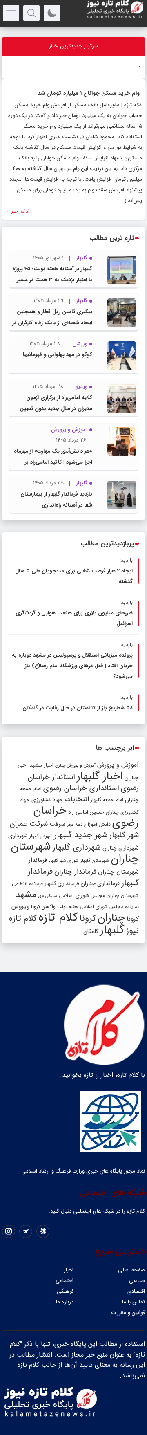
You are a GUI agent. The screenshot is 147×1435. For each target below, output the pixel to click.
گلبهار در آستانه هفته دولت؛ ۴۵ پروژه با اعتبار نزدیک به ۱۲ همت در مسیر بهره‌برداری (52, 280)
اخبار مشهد (41, 765)
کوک (136, 67)
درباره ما (65, 1302)
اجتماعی (65, 1280)
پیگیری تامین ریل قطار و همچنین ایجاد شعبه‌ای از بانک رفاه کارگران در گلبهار (52, 322)
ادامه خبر (19, 211)
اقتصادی (136, 1291)
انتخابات (77, 799)
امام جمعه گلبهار (107, 800)
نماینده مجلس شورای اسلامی (109, 906)
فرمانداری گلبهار (62, 883)
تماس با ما (133, 1302)
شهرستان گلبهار (94, 860)
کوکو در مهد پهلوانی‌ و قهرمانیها (57, 354)
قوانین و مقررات (128, 1312)
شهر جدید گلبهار (81, 835)
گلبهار (112, 930)
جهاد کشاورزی (47, 800)
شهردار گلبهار (40, 836)
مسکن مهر (47, 895)
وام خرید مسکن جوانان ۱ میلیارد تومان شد (89, 93)
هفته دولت (67, 906)
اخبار (69, 1270)
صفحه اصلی (131, 1270)
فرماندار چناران (75, 871)
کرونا (88, 918)
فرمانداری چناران (100, 883)
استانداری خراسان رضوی (81, 788)
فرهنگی (65, 1291)
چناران (111, 917)
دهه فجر (74, 824)
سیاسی (137, 1280)
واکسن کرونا (43, 906)
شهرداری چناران (120, 847)
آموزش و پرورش (118, 765)
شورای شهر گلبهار (64, 860)
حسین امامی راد (86, 812)
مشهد (26, 894)
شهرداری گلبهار (77, 847)
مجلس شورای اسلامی (82, 896)
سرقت (57, 824)
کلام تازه (58, 917)
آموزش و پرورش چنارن (75, 765)
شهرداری (18, 835)
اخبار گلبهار (100, 776)
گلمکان (90, 931)
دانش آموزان (97, 825)
